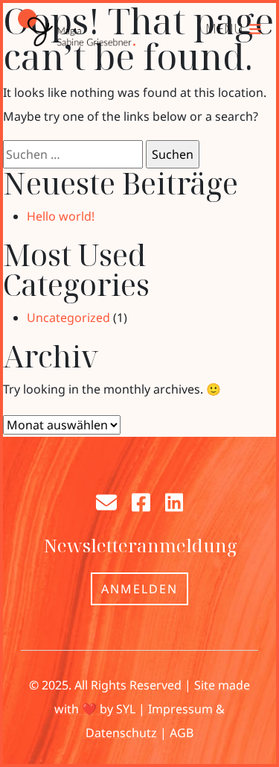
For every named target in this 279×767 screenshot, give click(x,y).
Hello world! (60, 216)
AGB (181, 733)
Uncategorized (68, 317)
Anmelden (139, 589)
